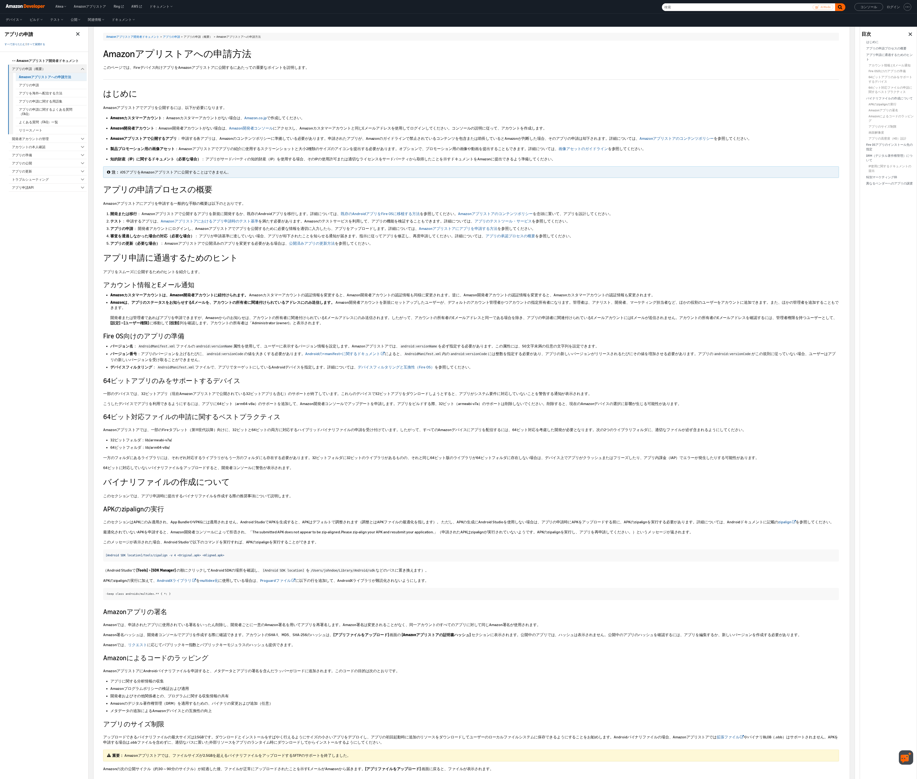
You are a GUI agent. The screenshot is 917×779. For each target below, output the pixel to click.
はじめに (872, 42)
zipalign (784, 521)
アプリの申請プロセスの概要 (886, 48)
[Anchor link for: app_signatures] (170, 611)
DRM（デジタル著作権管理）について (889, 158)
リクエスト (137, 644)
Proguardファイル (275, 580)
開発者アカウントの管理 (30, 139)
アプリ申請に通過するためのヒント (889, 57)
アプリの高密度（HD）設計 (887, 138)
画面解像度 (876, 132)
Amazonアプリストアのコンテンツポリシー (677, 138)
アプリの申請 (29, 85)
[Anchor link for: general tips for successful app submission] (242, 257)
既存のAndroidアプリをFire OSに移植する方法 (380, 213)
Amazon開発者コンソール (251, 128)
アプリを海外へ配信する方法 (40, 93)
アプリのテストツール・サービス (503, 221)
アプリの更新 (22, 171)
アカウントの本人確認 (28, 147)
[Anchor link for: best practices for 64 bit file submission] (284, 416)
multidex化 (209, 580)
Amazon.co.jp (255, 117)
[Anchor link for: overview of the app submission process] (217, 188)
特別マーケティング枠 (881, 177)
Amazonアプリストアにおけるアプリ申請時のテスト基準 (209, 221)
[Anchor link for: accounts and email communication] (197, 284)
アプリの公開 (22, 163)
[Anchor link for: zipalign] (167, 508)
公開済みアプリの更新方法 (312, 243)
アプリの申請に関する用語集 (40, 101)
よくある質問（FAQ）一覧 (38, 122)
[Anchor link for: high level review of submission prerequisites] (141, 93)
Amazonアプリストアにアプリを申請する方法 (458, 228)
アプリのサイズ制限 (882, 126)
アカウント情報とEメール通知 (890, 65)
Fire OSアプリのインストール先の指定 (889, 147)
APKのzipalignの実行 (882, 104)
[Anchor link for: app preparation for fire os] (187, 335)
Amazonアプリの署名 (883, 110)
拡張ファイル (728, 737)
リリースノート (30, 130)
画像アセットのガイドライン (583, 148)
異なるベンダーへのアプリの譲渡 (889, 183)
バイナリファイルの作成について (889, 98)
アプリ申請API (23, 187)
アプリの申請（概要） (28, 69)
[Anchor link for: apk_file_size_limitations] (167, 723)
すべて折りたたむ (15, 44)
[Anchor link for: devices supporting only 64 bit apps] (243, 380)
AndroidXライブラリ (174, 580)
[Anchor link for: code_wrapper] (211, 657)
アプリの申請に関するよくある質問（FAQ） (45, 111)
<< (45, 61)
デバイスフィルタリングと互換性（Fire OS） (396, 367)
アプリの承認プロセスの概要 (510, 235)
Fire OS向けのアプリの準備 (887, 71)
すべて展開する (36, 44)
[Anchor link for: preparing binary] (234, 481)
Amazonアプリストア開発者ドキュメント (132, 36)
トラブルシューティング (30, 179)
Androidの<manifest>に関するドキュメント (342, 353)
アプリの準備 (22, 155)
